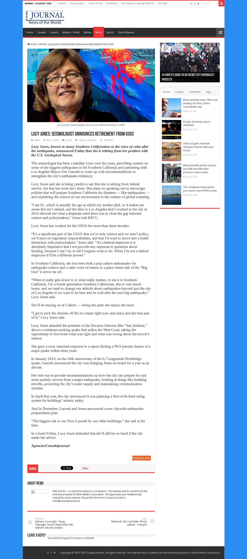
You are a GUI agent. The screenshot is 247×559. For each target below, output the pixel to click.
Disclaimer (111, 3)
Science (54, 32)
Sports (110, 32)
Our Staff (162, 3)
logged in (67, 538)
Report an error (141, 458)
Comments (195, 91)
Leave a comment (87, 140)
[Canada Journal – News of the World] (45, 16)
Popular (179, 91)
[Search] (221, 3)
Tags (208, 91)
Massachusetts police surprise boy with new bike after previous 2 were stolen (199, 169)
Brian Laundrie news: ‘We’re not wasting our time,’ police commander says (200, 103)
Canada (41, 32)
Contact (61, 3)
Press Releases (126, 32)
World (98, 32)
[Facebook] (195, 3)
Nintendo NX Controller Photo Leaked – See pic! (129, 521)
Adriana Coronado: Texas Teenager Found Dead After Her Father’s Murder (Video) (54, 523)
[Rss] (191, 3)
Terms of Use (95, 3)
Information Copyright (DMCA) (137, 3)
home (30, 32)
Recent (166, 91)
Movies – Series (71, 32)
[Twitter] (198, 3)
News (37, 140)
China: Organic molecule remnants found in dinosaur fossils (198, 147)
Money (87, 32)
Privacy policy (77, 3)
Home (33, 44)
